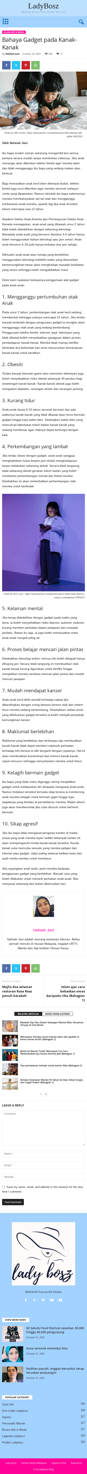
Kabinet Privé (59, 1462)
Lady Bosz (10, 1462)
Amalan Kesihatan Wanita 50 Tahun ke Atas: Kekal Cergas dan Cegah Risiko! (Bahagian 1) (51, 1081)
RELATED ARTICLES (28, 1013)
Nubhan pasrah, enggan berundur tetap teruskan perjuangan (55, 1371)
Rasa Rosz (76, 1462)
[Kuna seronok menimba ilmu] (12, 1354)
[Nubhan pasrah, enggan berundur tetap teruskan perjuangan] (12, 1374)
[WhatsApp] (35, 65)
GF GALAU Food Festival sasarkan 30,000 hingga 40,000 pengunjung (55, 1330)
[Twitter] (16, 65)
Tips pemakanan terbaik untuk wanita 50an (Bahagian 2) (51, 1065)
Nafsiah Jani (12, 53)
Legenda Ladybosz (13, 1436)
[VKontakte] (52, 1300)
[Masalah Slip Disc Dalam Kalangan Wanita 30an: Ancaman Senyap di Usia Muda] (10, 1026)
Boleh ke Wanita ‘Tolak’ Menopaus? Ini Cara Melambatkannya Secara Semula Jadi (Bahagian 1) (47, 1052)
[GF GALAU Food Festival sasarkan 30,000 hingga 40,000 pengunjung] (12, 1334)
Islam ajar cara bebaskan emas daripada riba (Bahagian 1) (65, 993)
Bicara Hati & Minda (14, 32)
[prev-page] (41, 1094)
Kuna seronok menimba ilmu (47, 1348)
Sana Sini (8, 1404)
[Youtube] (61, 1300)
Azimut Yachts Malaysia (34, 1462)
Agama (6, 1417)
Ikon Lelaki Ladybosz (15, 1410)
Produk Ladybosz (12, 1442)
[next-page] (46, 1094)
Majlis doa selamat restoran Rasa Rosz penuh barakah (17, 991)
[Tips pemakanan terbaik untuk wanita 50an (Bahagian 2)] (10, 1069)
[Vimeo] (44, 1300)
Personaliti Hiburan (13, 1423)
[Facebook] (6, 65)
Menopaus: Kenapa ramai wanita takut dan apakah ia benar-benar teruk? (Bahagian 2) (49, 1038)
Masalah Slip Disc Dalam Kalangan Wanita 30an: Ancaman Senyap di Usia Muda (51, 1023)
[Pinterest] (26, 65)
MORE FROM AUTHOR (57, 1013)
